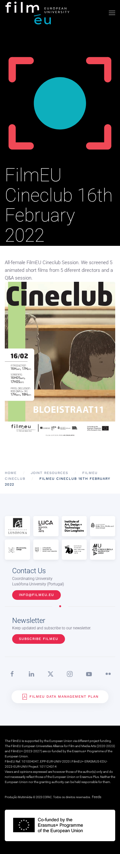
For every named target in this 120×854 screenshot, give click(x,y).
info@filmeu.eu (36, 595)
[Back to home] (38, 13)
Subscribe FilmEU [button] (38, 639)
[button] (112, 13)
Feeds (96, 797)
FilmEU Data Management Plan (64, 696)
